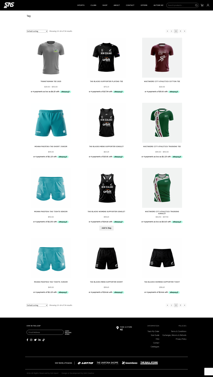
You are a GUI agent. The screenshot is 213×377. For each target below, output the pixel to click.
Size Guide (155, 335)
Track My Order (153, 331)
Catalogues (155, 347)
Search (196, 5)
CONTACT (130, 5)
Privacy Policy (181, 339)
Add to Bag (106, 228)
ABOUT (117, 5)
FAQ (157, 339)
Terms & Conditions (178, 331)
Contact (156, 343)
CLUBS (93, 5)
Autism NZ (158, 5)
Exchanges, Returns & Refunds (174, 335)
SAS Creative (89, 373)
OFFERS (144, 5)
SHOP (105, 5)
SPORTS (80, 5)
